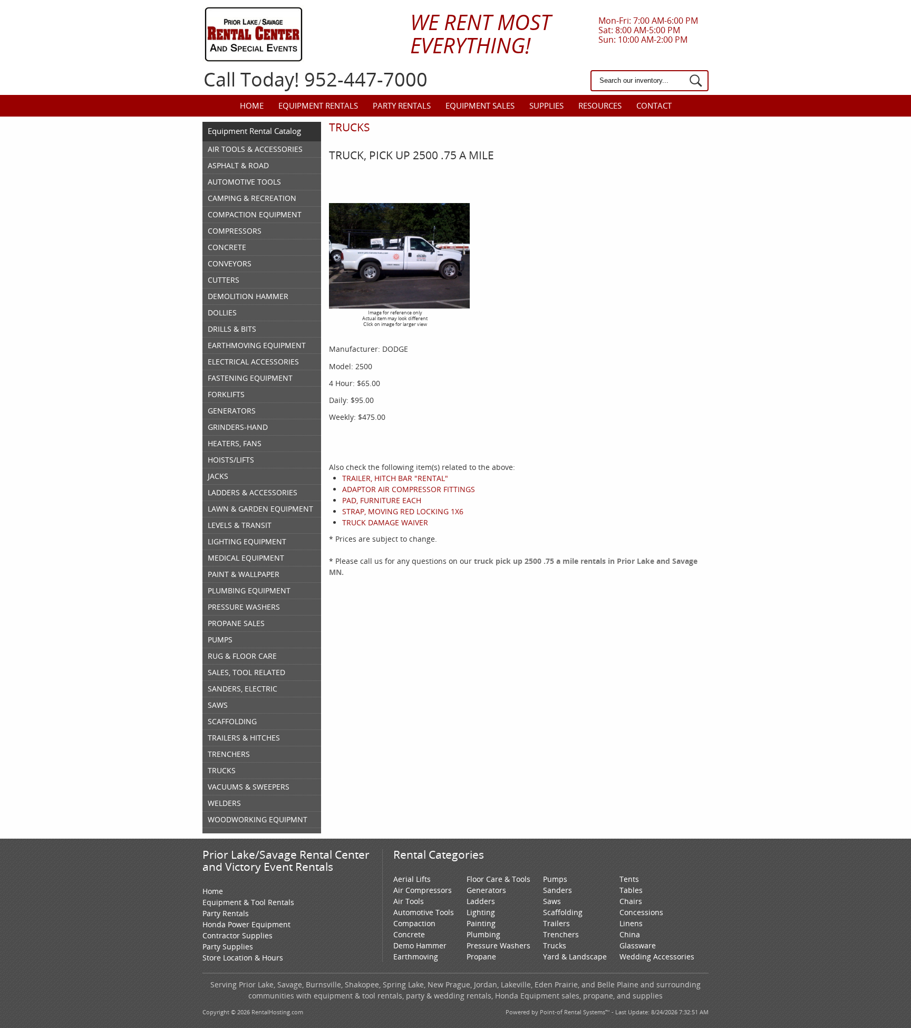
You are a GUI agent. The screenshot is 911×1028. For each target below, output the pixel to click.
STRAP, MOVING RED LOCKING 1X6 (402, 511)
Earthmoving (415, 957)
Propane (481, 957)
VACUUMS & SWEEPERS (248, 787)
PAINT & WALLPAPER (243, 574)
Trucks (554, 945)
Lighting (481, 912)
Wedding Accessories (656, 957)
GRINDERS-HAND (238, 427)
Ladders (481, 901)
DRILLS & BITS (232, 329)
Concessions (641, 912)
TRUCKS (222, 770)
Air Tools (408, 901)
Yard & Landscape (575, 957)
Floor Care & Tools (498, 879)
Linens (631, 923)
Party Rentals (402, 105)
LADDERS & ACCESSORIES (252, 492)
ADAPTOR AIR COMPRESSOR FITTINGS (408, 489)
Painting (481, 923)
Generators (486, 890)
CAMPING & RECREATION (252, 198)
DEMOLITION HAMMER (248, 296)
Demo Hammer (420, 945)
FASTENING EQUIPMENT (250, 378)
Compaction (414, 923)
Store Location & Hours (242, 958)
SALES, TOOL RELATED (246, 672)
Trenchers (561, 934)
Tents (629, 879)
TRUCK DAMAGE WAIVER (385, 522)
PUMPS (220, 640)
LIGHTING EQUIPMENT (247, 541)
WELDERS (224, 803)
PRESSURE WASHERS (244, 607)
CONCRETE (227, 247)
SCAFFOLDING (232, 721)
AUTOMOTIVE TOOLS (244, 182)
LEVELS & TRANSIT (240, 525)
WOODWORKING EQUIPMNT (257, 819)
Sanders (557, 890)
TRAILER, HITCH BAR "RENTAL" (395, 478)
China (629, 934)
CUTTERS (223, 280)
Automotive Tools (423, 912)
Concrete (409, 934)
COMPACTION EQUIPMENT (255, 214)
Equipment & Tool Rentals (248, 902)
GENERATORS (232, 411)
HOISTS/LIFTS (231, 460)
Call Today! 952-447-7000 (315, 79)
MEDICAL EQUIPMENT (246, 558)
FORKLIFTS (226, 394)
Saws (552, 901)
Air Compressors (422, 890)
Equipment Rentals (318, 105)
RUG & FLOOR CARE (242, 656)
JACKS (218, 476)
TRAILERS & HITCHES (244, 738)
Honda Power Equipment (246, 924)
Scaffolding (563, 912)
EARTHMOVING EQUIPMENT (257, 345)
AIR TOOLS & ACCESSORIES (255, 149)
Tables (631, 890)
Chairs (630, 901)
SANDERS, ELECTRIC (242, 689)
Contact (654, 105)
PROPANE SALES (236, 623)
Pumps (555, 879)
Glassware (637, 945)
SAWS (218, 705)
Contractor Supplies (237, 935)
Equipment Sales (480, 105)
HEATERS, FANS (234, 443)
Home (252, 105)
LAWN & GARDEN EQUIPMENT (260, 509)
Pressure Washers (498, 945)
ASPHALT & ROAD (238, 165)
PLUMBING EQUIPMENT (249, 590)
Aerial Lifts (412, 879)
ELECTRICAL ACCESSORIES (253, 362)
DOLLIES (222, 313)
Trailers (556, 923)
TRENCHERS (229, 754)
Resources (600, 105)
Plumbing (483, 934)
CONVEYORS (229, 263)
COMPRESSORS (234, 231)
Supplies (546, 105)
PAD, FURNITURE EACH (381, 500)
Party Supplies (227, 946)
